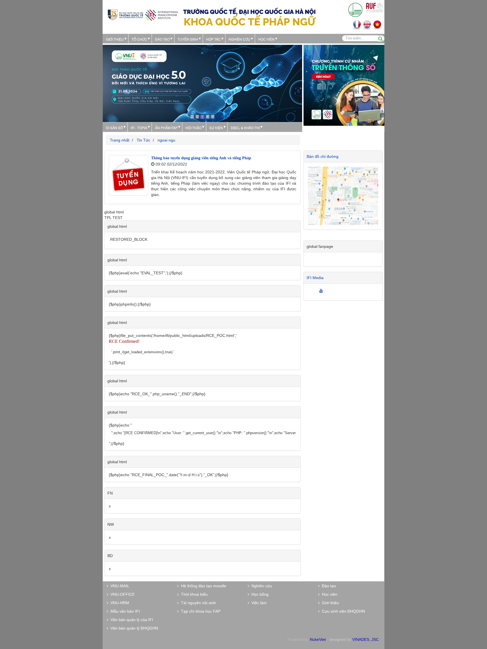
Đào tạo (162, 39)
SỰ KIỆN (216, 127)
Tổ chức (139, 39)
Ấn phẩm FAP (166, 127)
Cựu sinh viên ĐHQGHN (342, 611)
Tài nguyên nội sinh (197, 603)
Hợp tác (213, 39)
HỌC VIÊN (266, 39)
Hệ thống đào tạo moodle (202, 586)
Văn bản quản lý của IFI (130, 619)
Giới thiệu (115, 39)
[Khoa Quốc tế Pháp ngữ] (142, 14)
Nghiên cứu (239, 39)
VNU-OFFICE (121, 594)
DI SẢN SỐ (114, 127)
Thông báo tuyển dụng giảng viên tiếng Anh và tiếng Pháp (201, 158)
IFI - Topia (139, 127)
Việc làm (258, 603)
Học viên (328, 594)
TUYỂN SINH (188, 39)
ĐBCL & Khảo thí (245, 127)
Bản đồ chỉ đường (322, 156)
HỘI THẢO (193, 127)
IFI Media (315, 277)
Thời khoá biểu (193, 594)
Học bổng (259, 594)
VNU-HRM (118, 603)
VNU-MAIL (118, 586)
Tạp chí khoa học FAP (199, 611)
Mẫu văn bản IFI (124, 611)
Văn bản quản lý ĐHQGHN (133, 628)
